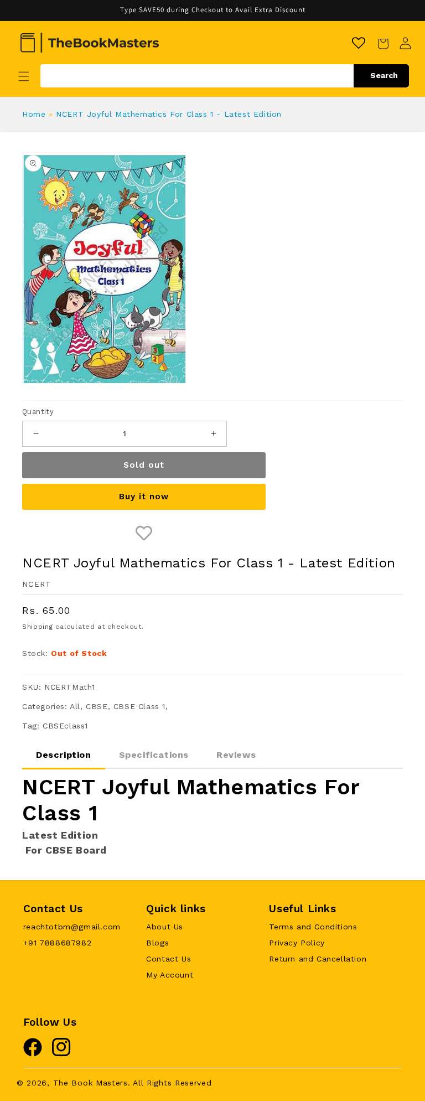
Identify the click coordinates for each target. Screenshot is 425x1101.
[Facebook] (32, 1054)
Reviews (236, 754)
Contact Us (168, 958)
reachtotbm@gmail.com (72, 926)
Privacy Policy (296, 942)
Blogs (157, 942)
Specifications (154, 754)
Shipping (37, 626)
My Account (169, 974)
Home (33, 114)
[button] (24, 76)
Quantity (38, 411)
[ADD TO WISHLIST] (144, 534)
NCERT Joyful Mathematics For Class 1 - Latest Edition (169, 114)
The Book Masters (90, 1082)
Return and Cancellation (317, 958)
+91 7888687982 (57, 942)
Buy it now (144, 497)
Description (63, 754)
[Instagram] (61, 1054)
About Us (164, 926)
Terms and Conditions (313, 926)
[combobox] (224, 75)
